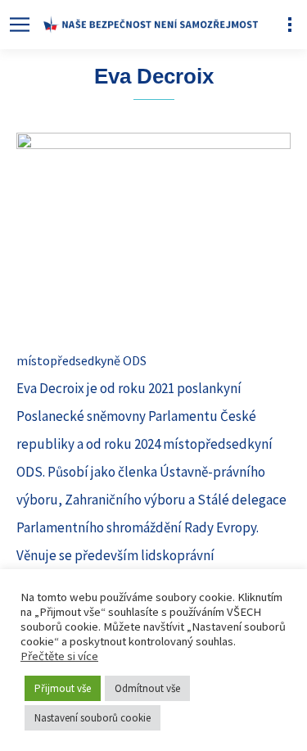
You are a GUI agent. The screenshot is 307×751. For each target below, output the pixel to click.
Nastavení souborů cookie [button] (92, 718)
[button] (19, 25)
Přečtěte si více (59, 656)
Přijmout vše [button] (62, 688)
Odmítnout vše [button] (147, 688)
